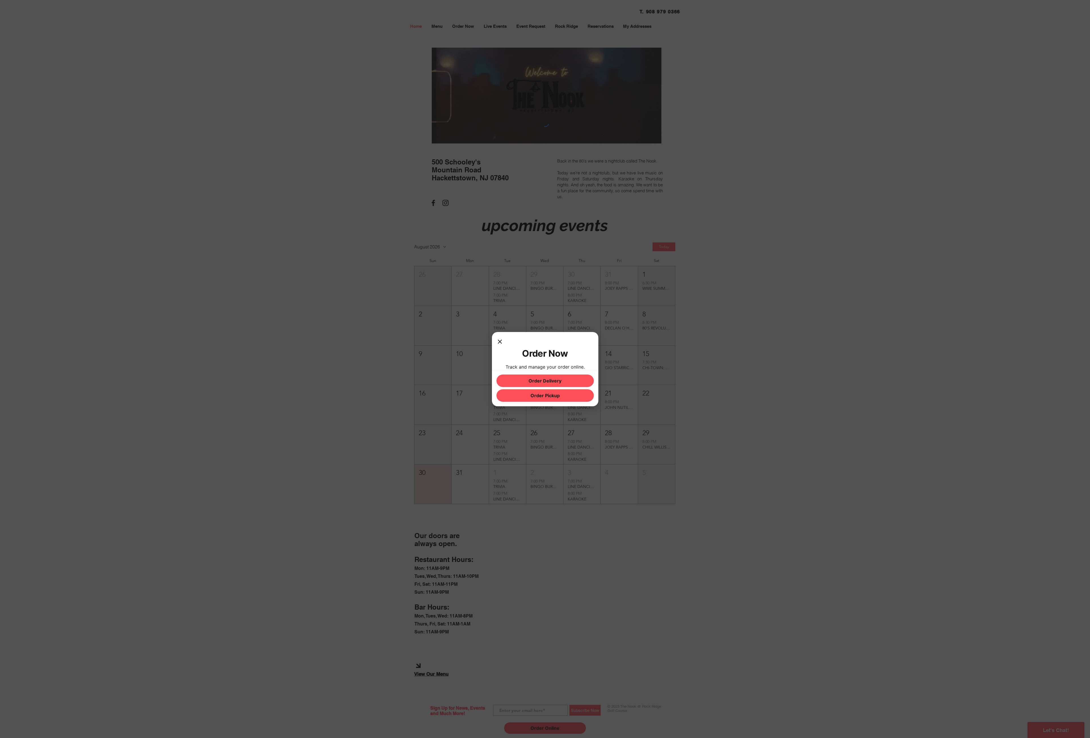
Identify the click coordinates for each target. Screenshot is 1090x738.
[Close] (500, 342)
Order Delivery (545, 381)
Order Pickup (545, 395)
